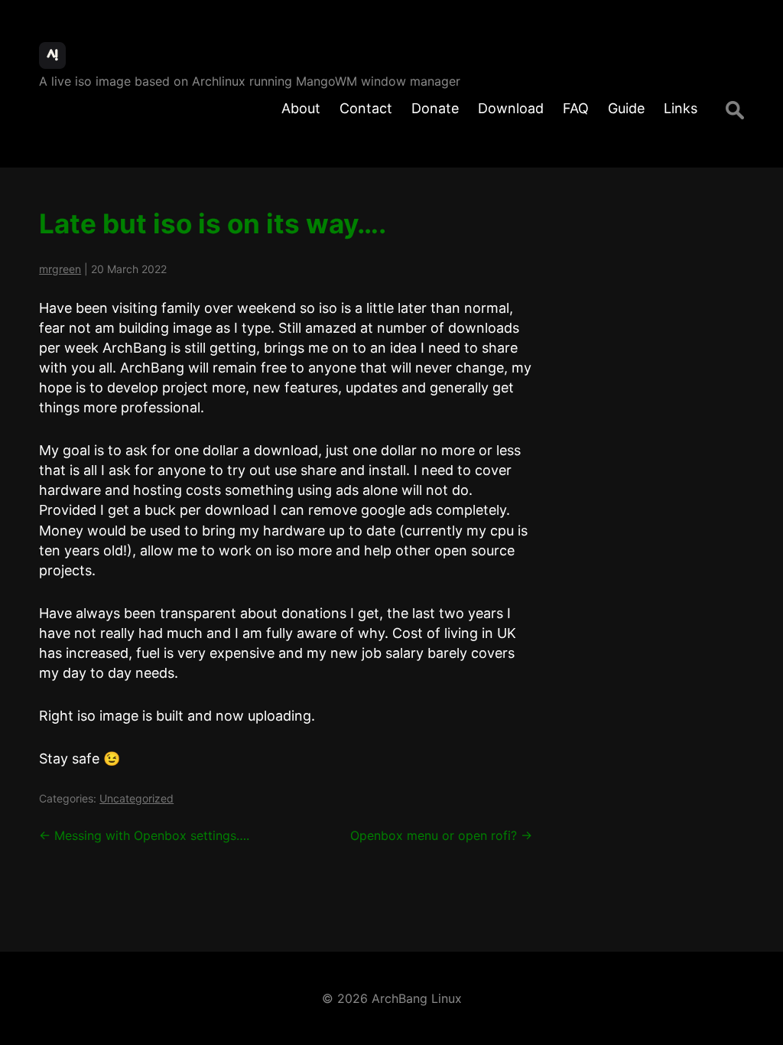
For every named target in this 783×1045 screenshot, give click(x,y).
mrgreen (60, 268)
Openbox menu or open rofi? (441, 835)
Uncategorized (136, 798)
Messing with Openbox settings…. (144, 835)
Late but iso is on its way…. (212, 223)
